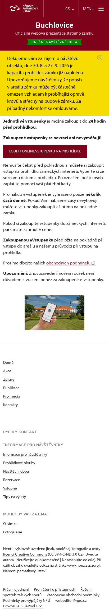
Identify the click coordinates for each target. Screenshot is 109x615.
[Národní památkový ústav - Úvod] (24, 8)
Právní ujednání (16, 589)
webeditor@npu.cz (71, 600)
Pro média (11, 396)
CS (68, 8)
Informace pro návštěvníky (25, 454)
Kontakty (10, 404)
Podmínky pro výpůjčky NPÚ (27, 600)
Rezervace (11, 479)
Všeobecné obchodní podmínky (73, 594)
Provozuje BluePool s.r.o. (23, 605)
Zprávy (9, 379)
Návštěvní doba (16, 471)
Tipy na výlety (14, 496)
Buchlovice (55, 25)
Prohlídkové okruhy (19, 462)
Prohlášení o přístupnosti (55, 589)
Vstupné (10, 488)
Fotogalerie (12, 531)
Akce (7, 370)
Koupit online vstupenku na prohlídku (45, 150)
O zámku (10, 523)
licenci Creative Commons (25, 554)
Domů (8, 362)
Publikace (11, 387)
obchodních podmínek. (68, 262)
